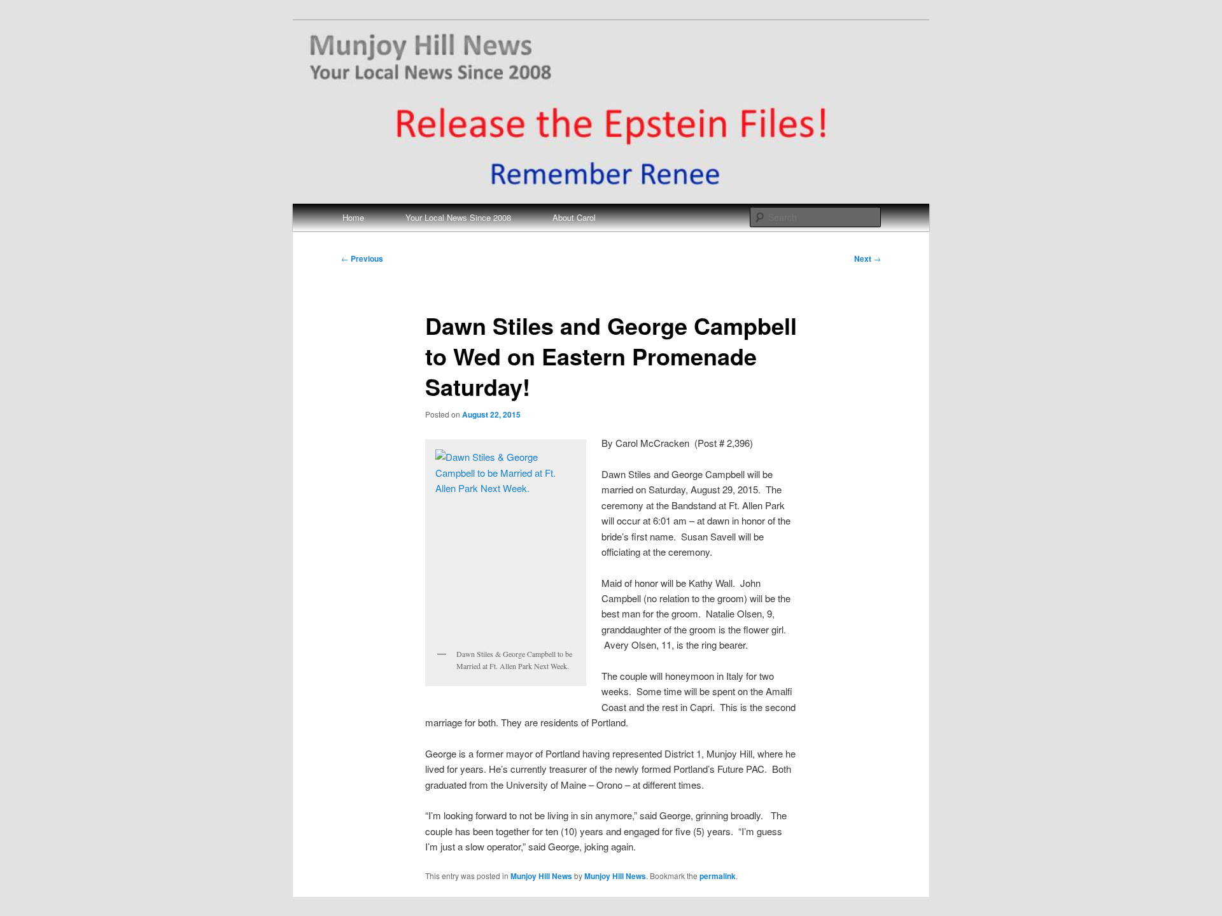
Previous (362, 258)
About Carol (574, 217)
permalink (717, 876)
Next (867, 258)
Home (353, 217)
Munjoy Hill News (541, 876)
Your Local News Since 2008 (458, 217)
